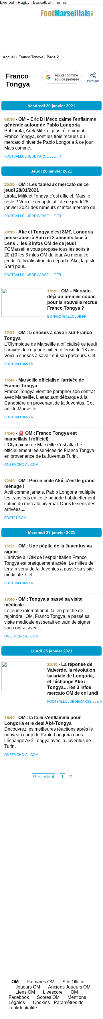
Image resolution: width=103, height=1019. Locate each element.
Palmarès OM (40, 981)
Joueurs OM (27, 986)
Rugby (23, 2)
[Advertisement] (51, 859)
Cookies (41, 1002)
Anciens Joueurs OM (69, 986)
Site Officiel (74, 981)
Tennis (61, 2)
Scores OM (48, 997)
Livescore (53, 992)
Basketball (42, 2)
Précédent (43, 776)
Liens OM (25, 992)
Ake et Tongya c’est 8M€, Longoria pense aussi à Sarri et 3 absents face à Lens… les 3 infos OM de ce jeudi (48, 237)
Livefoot (7, 2)
